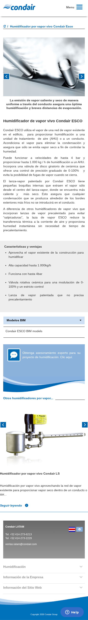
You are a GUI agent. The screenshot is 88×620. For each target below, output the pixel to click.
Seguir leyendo (11, 505)
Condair (19, 7)
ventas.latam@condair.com (21, 544)
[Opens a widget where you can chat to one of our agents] (72, 612)
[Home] (4, 26)
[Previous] (3, 424)
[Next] (85, 424)
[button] (9, 77)
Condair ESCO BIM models (24, 331)
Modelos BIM (16, 320)
